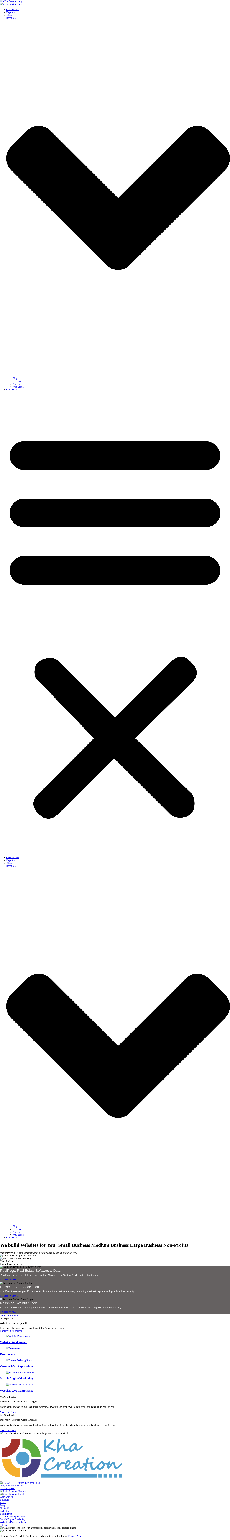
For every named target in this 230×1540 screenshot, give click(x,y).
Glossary (17, 381)
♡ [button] (53, 1536)
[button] (115, 624)
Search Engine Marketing (16, 1378)
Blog (15, 378)
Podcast (16, 384)
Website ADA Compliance (16, 1390)
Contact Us (11, 389)
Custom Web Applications (16, 1366)
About (9, 15)
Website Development (13, 1342)
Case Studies (12, 9)
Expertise (10, 12)
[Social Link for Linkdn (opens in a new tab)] (12, 1494)
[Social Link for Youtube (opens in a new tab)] (13, 1491)
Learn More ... (10, 1279)
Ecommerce (7, 1354)
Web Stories (18, 386)
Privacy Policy (75, 1536)
